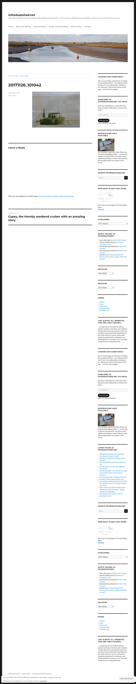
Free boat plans (40, 27)
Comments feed (104, 308)
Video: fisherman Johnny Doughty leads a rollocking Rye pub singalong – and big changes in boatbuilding (112, 490)
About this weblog (23, 27)
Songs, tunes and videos (58, 27)
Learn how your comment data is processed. (56, 196)
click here (101, 209)
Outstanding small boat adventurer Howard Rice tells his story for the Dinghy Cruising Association (113, 483)
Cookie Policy (43, 681)
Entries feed (103, 306)
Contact (87, 27)
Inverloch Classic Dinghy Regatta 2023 (111, 479)
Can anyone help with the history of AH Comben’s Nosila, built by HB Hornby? (113, 257)
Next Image (24, 76)
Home (10, 27)
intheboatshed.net (21, 15)
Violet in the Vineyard (120, 240)
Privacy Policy (76, 27)
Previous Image (13, 76)
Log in (101, 304)
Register (102, 302)
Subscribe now (103, 120)
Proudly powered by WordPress (42, 674)
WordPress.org (104, 310)
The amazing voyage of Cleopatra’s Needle (112, 477)
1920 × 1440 (12, 95)
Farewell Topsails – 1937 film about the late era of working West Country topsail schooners (113, 473)
